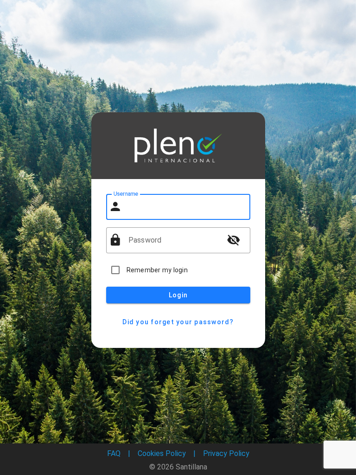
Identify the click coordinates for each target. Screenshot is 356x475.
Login (177, 295)
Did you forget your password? (178, 322)
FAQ (114, 453)
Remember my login (157, 270)
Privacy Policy (226, 453)
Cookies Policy (162, 453)
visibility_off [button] (234, 240)
